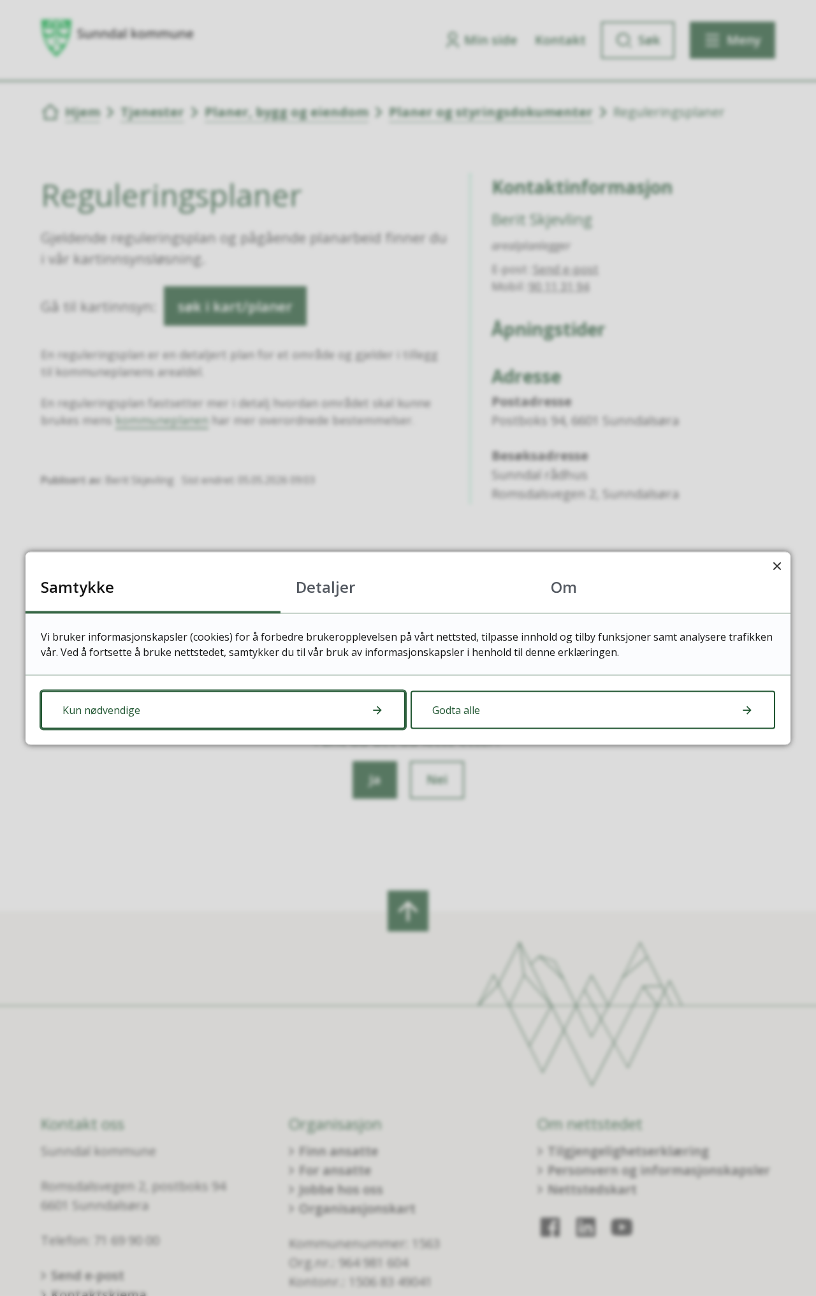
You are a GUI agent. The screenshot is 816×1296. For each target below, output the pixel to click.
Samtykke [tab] (77, 586)
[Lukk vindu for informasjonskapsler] (777, 565)
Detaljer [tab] (325, 586)
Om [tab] (564, 586)
